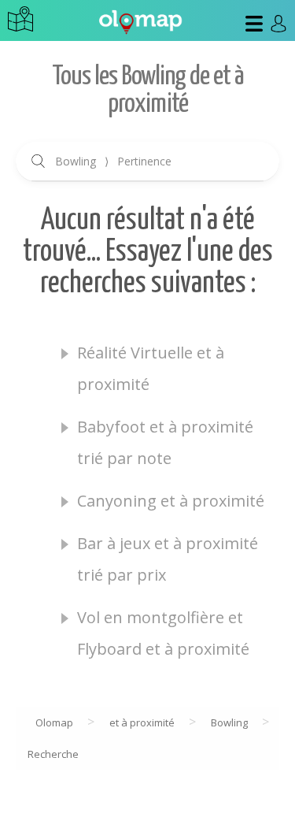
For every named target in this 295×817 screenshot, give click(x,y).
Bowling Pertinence (113, 161)
